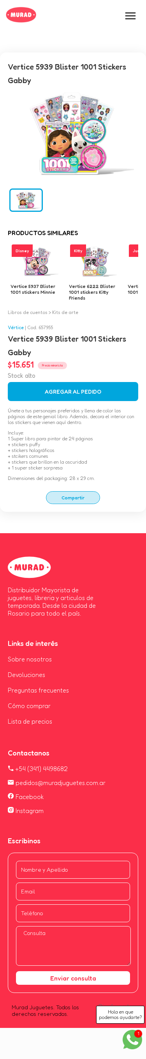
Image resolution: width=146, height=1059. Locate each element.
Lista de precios (30, 721)
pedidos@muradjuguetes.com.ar (60, 783)
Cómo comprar (29, 706)
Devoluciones (26, 675)
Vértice (16, 327)
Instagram (29, 811)
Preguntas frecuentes (38, 690)
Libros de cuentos (27, 312)
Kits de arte (65, 312)
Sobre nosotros (30, 659)
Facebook (29, 797)
